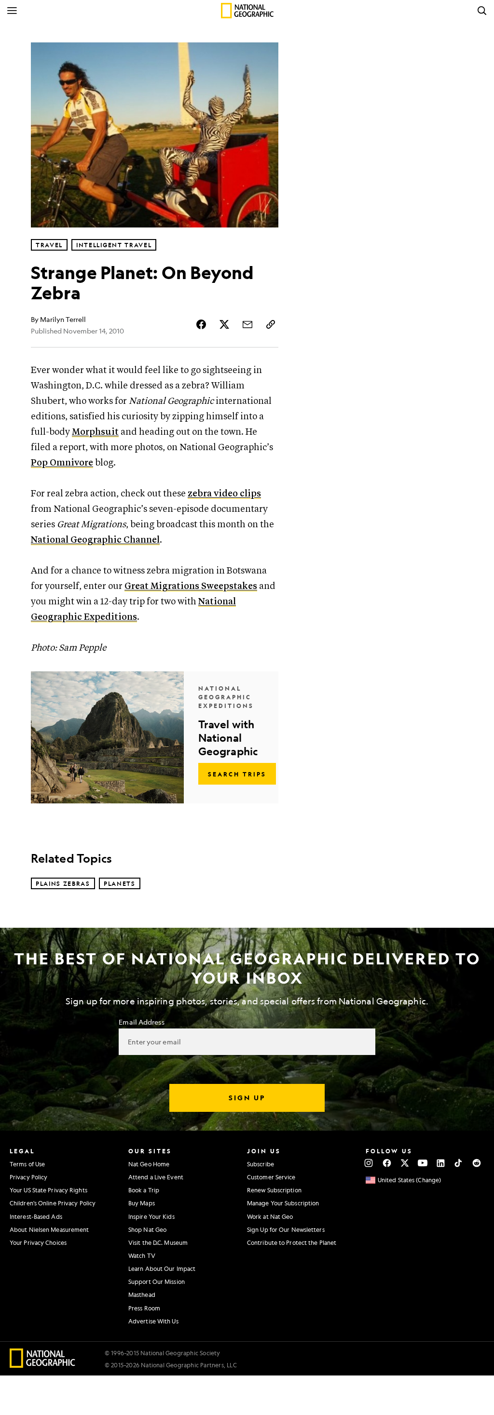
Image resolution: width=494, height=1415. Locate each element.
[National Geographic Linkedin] (440, 1163)
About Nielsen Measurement (49, 1229)
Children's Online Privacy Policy (53, 1203)
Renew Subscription (274, 1190)
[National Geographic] (247, 10)
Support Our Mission (156, 1281)
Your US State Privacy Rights (48, 1190)
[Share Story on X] (224, 324)
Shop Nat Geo (147, 1229)
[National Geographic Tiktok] (458, 1163)
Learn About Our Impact (161, 1268)
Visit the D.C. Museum (158, 1242)
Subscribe (260, 1164)
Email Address (141, 1021)
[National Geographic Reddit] (476, 1163)
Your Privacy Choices (38, 1242)
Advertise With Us (153, 1321)
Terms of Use (27, 1164)
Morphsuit (95, 432)
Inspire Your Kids (151, 1216)
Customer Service (271, 1177)
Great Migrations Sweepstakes (190, 586)
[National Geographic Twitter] (404, 1163)
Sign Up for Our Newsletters (286, 1229)
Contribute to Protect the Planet (291, 1242)
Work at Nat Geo (270, 1216)
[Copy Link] (270, 324)
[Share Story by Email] (247, 324)
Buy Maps (141, 1203)
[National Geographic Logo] (43, 1365)
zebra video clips (224, 493)
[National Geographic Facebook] (386, 1163)
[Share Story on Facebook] (201, 324)
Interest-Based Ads (36, 1216)
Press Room (144, 1308)
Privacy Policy (28, 1177)
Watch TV (141, 1255)
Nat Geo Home (148, 1164)
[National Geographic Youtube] (422, 1163)
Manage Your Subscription (283, 1203)
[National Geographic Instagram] (368, 1163)
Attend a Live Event (155, 1177)
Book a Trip (143, 1190)
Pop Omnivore (62, 462)
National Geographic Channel (95, 540)
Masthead (141, 1294)
